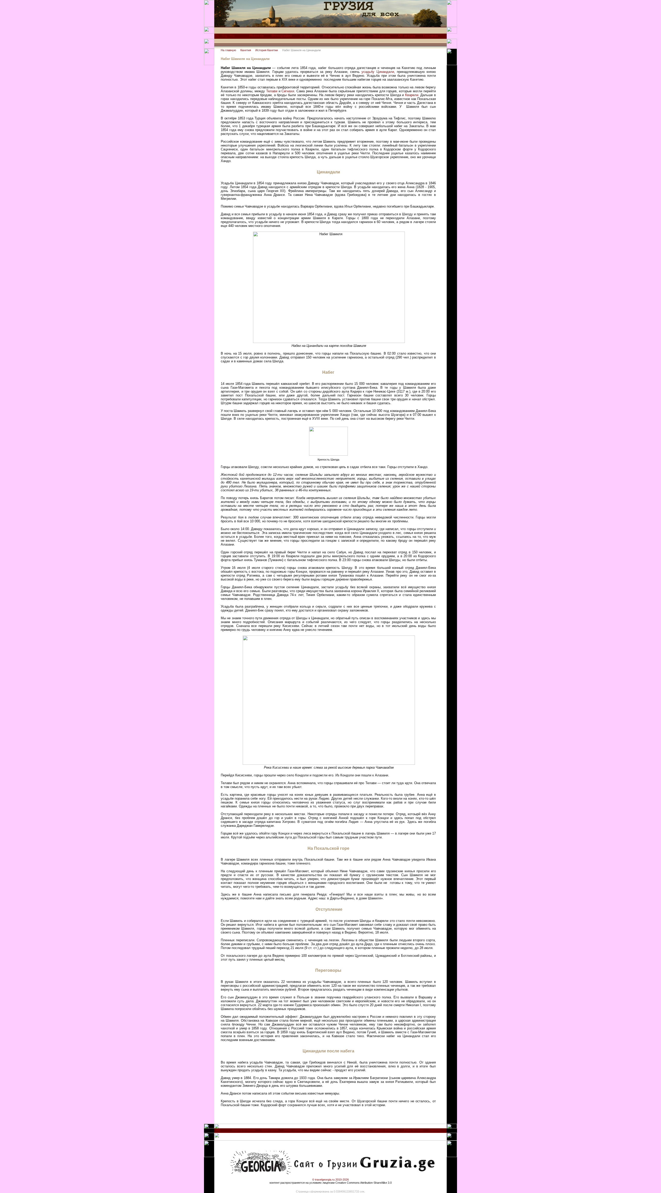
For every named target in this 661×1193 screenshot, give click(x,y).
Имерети (349, 1129)
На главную (228, 50)
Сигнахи (287, 91)
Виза (326, 35)
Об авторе (406, 35)
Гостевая (430, 35)
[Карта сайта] (224, 37)
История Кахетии (266, 50)
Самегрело (314, 1129)
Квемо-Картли (293, 1129)
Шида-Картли (269, 1129)
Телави (271, 91)
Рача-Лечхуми (413, 1129)
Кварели (411, 95)
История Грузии (352, 35)
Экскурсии (381, 35)
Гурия (364, 1129)
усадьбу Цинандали (377, 72)
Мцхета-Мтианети (243, 1129)
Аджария (434, 1129)
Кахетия (245, 50)
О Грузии (307, 35)
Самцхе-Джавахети (386, 1129)
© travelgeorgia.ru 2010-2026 (330, 1179)
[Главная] (216, 37)
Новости (256, 35)
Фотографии (281, 35)
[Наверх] (218, 1132)
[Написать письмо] (232, 37)
